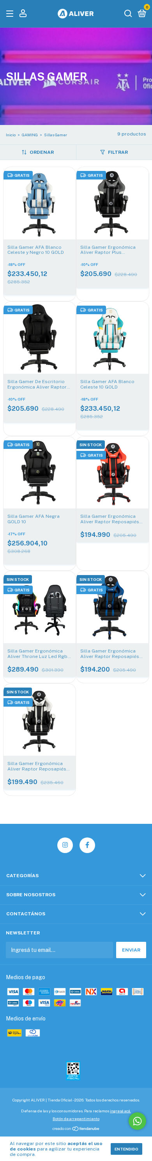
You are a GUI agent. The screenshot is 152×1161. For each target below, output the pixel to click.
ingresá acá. (120, 1110)
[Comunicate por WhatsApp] (137, 1121)
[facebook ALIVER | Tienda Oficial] (87, 845)
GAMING (30, 134)
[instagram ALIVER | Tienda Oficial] (65, 845)
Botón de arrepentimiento (76, 1118)
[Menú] (11, 14)
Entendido (126, 1149)
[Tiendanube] (76, 1129)
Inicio (11, 134)
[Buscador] (128, 14)
